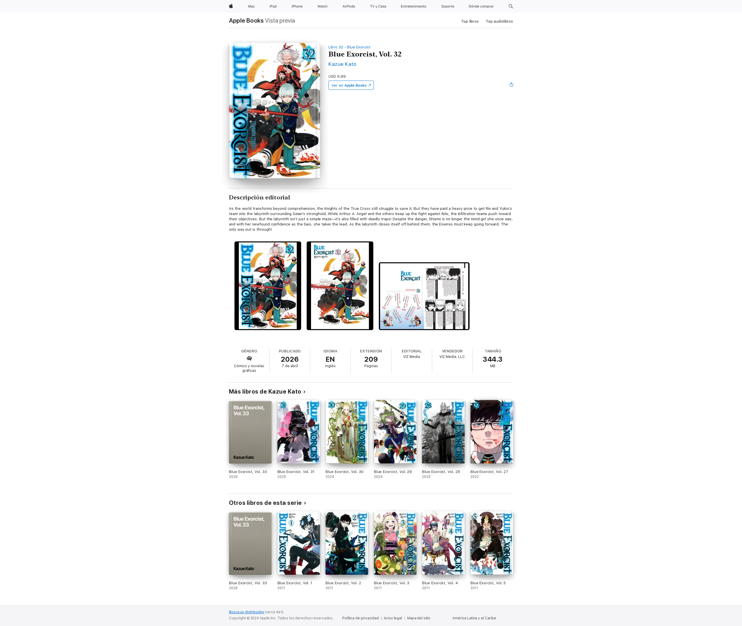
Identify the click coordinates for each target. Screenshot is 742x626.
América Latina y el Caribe (474, 618)
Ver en (349, 85)
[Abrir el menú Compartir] (511, 85)
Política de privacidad (360, 618)
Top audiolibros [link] (499, 21)
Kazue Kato (342, 64)
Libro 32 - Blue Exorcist (349, 47)
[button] (510, 6)
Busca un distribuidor (246, 612)
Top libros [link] (470, 21)
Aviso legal (393, 618)
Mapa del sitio (418, 618)
